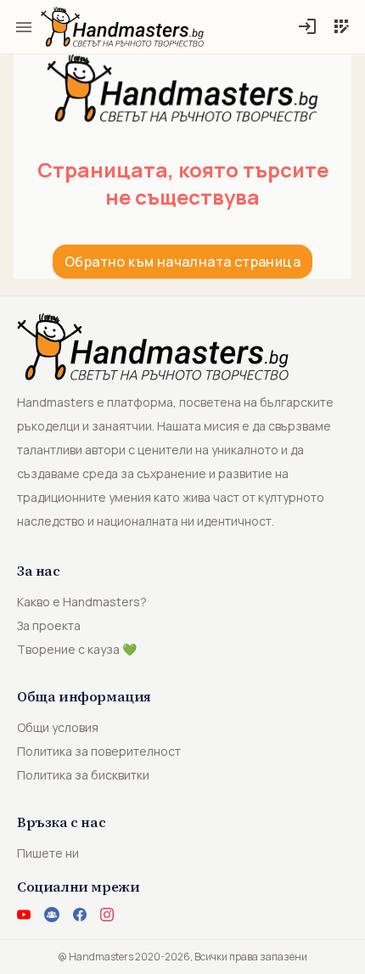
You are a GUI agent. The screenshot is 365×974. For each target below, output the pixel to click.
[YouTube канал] (24, 914)
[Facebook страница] (80, 914)
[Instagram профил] (107, 914)
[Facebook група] (51, 914)
